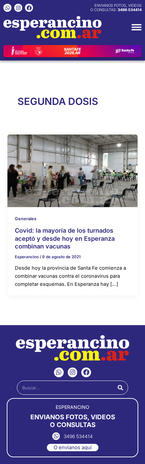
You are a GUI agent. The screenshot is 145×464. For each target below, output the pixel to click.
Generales (25, 218)
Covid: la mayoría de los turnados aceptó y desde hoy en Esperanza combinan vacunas (65, 238)
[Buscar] (120, 387)
